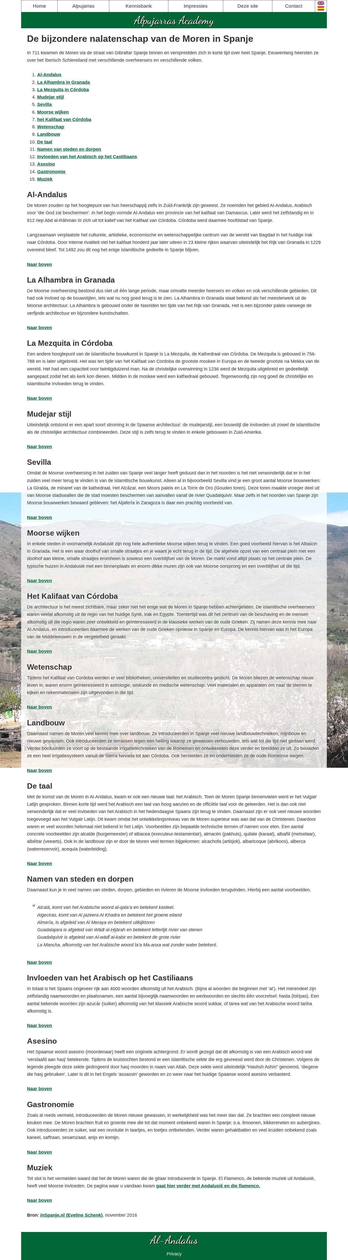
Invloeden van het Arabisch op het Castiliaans (87, 156)
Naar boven (39, 264)
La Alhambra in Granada (63, 82)
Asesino (46, 164)
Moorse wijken (53, 112)
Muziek (44, 179)
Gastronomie (51, 171)
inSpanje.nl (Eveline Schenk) (71, 1215)
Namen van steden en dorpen (69, 149)
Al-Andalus (49, 74)
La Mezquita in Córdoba (63, 89)
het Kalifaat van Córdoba (64, 119)
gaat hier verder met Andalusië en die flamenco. (208, 1185)
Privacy (174, 1253)
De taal (44, 141)
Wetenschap (50, 126)
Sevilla (44, 104)
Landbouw (48, 134)
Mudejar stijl (50, 97)
